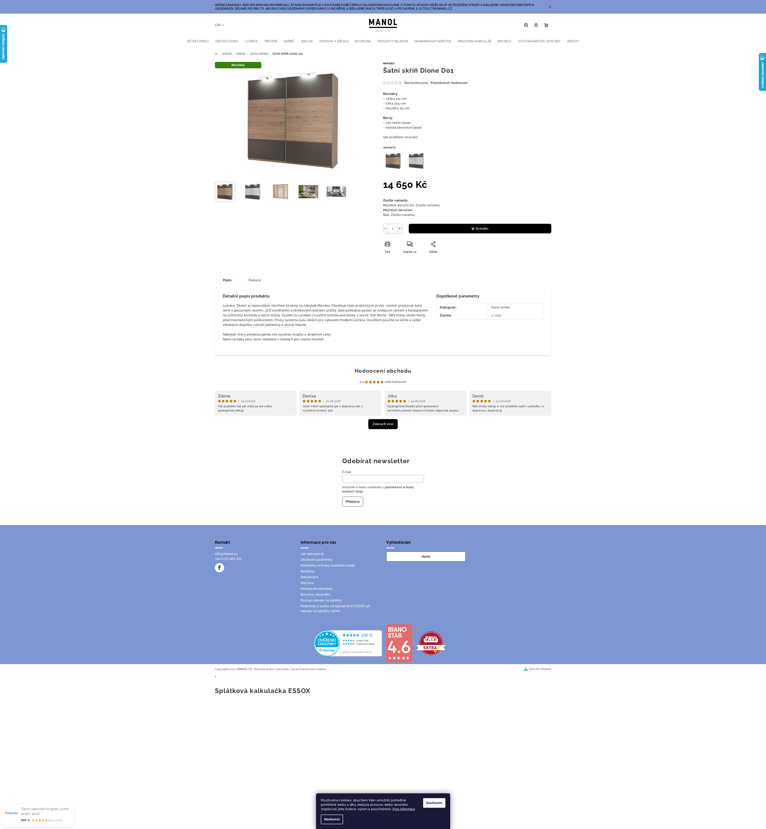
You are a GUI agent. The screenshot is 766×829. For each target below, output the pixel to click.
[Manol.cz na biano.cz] (399, 643)
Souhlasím (434, 803)
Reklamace (309, 577)
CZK (217, 25)
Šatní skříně (500, 307)
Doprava (307, 583)
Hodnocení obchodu (383, 371)
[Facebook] (219, 567)
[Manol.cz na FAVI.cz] (431, 643)
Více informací (403, 809)
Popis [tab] (227, 280)
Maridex (389, 63)
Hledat (426, 556)
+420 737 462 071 (228, 559)
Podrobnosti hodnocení (449, 83)
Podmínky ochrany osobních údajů (328, 565)
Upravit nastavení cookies (308, 669)
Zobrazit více (382, 424)
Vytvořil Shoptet (540, 669)
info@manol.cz (226, 554)
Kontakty (308, 571)
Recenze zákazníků (316, 594)
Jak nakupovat (312, 554)
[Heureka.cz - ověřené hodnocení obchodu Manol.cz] (348, 643)
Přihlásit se (353, 501)
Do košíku (482, 228)
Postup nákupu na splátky (321, 600)
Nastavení (332, 819)
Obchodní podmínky (317, 560)
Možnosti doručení (398, 210)
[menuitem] (198, 41)
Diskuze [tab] (255, 280)
